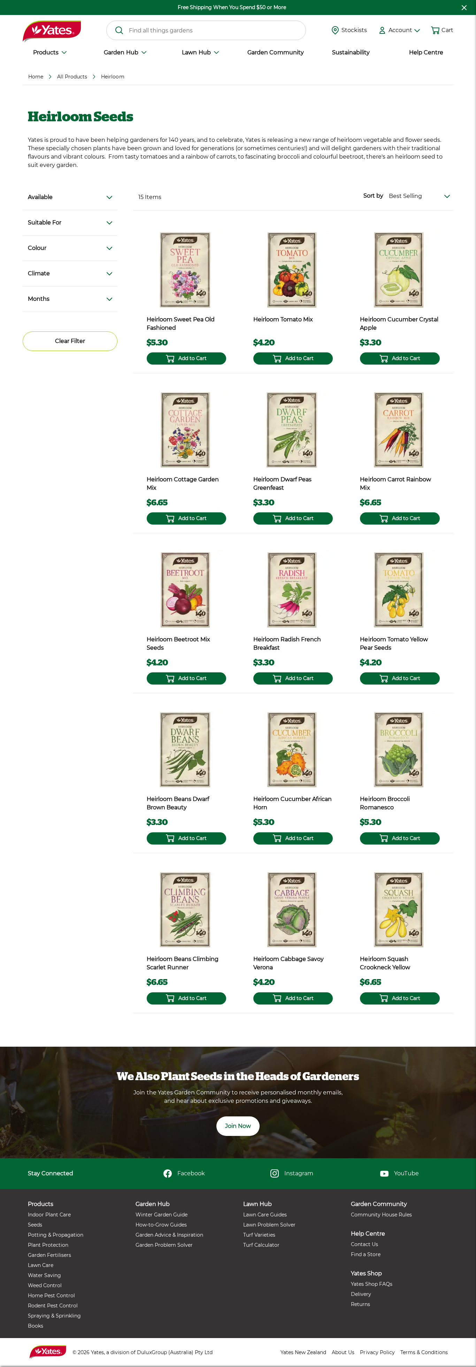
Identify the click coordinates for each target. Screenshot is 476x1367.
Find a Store (366, 1254)
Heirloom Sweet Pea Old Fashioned (181, 323)
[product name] (186, 270)
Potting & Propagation (55, 1235)
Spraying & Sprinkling (54, 1316)
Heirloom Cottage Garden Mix (183, 483)
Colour (37, 248)
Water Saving (44, 1275)
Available (40, 197)
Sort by (373, 195)
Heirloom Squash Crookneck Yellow (385, 963)
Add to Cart (192, 358)
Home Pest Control (51, 1295)
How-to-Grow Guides (161, 1225)
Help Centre (426, 52)
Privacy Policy (377, 1352)
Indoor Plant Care (49, 1215)
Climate (39, 273)
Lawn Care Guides (265, 1215)
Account (400, 30)
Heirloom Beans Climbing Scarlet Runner (182, 963)
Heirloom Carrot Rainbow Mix (395, 483)
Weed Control (45, 1285)
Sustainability (351, 52)
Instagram (298, 1173)
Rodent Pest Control (53, 1306)
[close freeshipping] (464, 7)
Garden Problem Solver (164, 1245)
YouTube (406, 1173)
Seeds (35, 1225)
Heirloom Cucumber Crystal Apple (399, 323)
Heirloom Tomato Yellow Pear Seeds (394, 643)
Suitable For (44, 222)
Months (38, 299)
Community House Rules (381, 1215)
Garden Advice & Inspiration (169, 1235)
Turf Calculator (261, 1245)
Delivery (361, 1294)
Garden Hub (121, 52)
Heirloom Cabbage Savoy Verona (288, 963)
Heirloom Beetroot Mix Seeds (178, 643)
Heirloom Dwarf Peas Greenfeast (282, 483)
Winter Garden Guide (161, 1215)
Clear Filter (70, 341)
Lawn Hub (196, 52)
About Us (343, 1352)
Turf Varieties (259, 1235)
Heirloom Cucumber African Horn (292, 803)
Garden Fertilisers (49, 1255)
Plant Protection (48, 1245)
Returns (360, 1304)
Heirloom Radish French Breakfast (287, 643)
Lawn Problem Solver (269, 1225)
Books (35, 1326)
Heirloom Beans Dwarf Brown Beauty (178, 803)
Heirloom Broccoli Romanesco (384, 803)
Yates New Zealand (303, 1352)
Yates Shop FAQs (371, 1284)
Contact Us (364, 1244)
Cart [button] (447, 30)
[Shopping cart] (435, 30)
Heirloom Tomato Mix (283, 319)
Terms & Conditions (424, 1352)
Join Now (238, 1126)
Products (46, 52)
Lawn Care (40, 1265)
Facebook (191, 1173)
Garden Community (275, 52)
